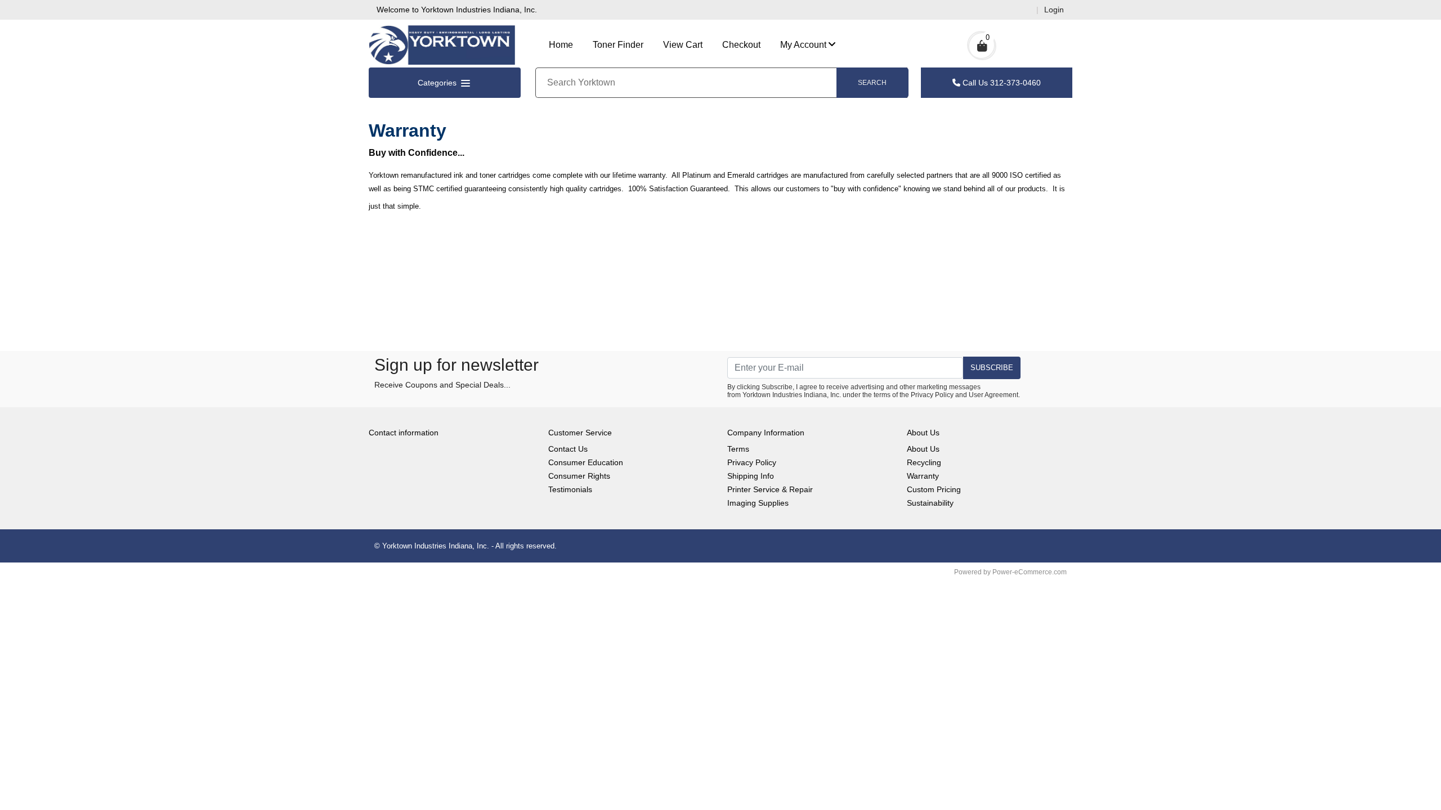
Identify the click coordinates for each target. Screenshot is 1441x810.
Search (872, 83)
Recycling (924, 462)
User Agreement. (994, 395)
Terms (738, 448)
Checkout (741, 45)
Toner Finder (618, 45)
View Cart (682, 45)
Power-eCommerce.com (1029, 572)
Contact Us (568, 448)
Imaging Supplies (758, 502)
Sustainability (930, 502)
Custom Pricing (934, 489)
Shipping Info (750, 475)
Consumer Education (585, 462)
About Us (923, 448)
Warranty (923, 475)
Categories (438, 82)
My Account (803, 45)
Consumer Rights (579, 475)
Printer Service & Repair (770, 489)
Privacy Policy (932, 395)
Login (1054, 9)
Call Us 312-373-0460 (1000, 82)
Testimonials (570, 489)
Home (561, 45)
